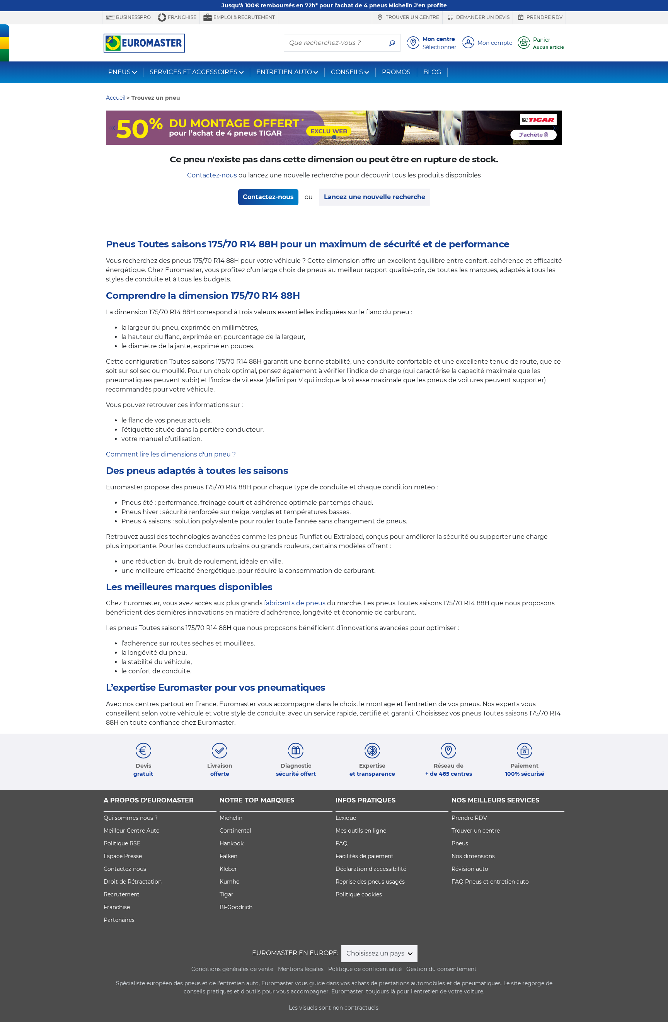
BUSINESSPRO (133, 17)
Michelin (231, 817)
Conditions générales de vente (232, 969)
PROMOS (396, 72)
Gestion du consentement (441, 969)
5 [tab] (357, 137)
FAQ (342, 843)
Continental (235, 830)
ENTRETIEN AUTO (284, 72)
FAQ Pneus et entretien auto (490, 881)
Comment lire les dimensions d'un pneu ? (171, 454)
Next (556, 128)
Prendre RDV (543, 17)
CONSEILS (347, 72)
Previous (112, 128)
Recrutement (122, 894)
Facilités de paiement (365, 856)
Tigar (226, 894)
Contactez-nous (212, 175)
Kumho (230, 881)
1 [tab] (311, 137)
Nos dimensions (473, 856)
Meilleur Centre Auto (132, 830)
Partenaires (119, 919)
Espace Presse (123, 856)
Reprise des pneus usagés (370, 881)
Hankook (232, 843)
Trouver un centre (412, 17)
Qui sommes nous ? (131, 817)
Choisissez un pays (376, 953)
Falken (228, 856)
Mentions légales (301, 969)
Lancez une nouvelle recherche (374, 197)
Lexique (346, 817)
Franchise (181, 17)
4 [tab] (345, 137)
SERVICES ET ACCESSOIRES (193, 72)
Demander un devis (482, 17)
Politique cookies (359, 894)
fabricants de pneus (294, 603)
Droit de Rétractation (133, 881)
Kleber (228, 868)
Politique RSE (122, 843)
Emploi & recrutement (243, 17)
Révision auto (470, 868)
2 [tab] (322, 137)
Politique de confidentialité (365, 969)
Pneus (460, 843)
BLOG (432, 72)
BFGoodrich (236, 907)
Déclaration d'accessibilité (371, 868)
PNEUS (119, 72)
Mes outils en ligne (361, 830)
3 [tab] (334, 137)
